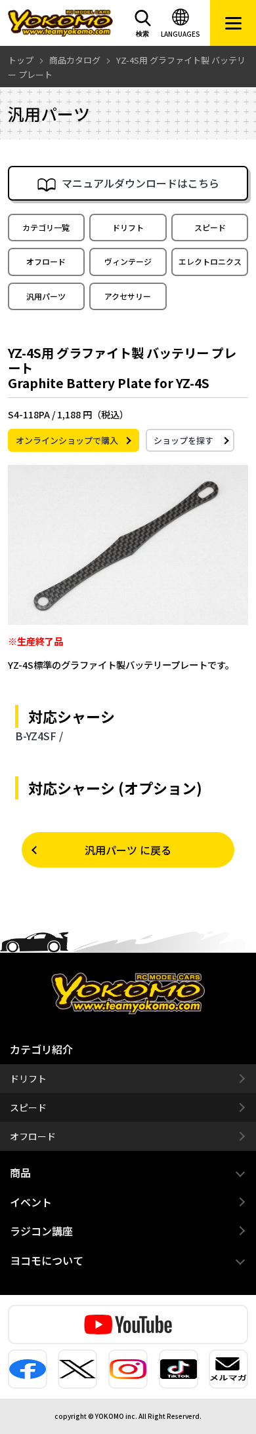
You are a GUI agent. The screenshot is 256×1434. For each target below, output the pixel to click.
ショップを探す (183, 440)
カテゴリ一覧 (46, 227)
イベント (31, 1202)
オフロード (46, 261)
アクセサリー (127, 296)
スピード (210, 227)
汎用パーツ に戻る (128, 850)
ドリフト (128, 227)
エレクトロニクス (210, 261)
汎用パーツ (46, 296)
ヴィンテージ (128, 261)
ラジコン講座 (41, 1231)
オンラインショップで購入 (67, 440)
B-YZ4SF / (39, 736)
